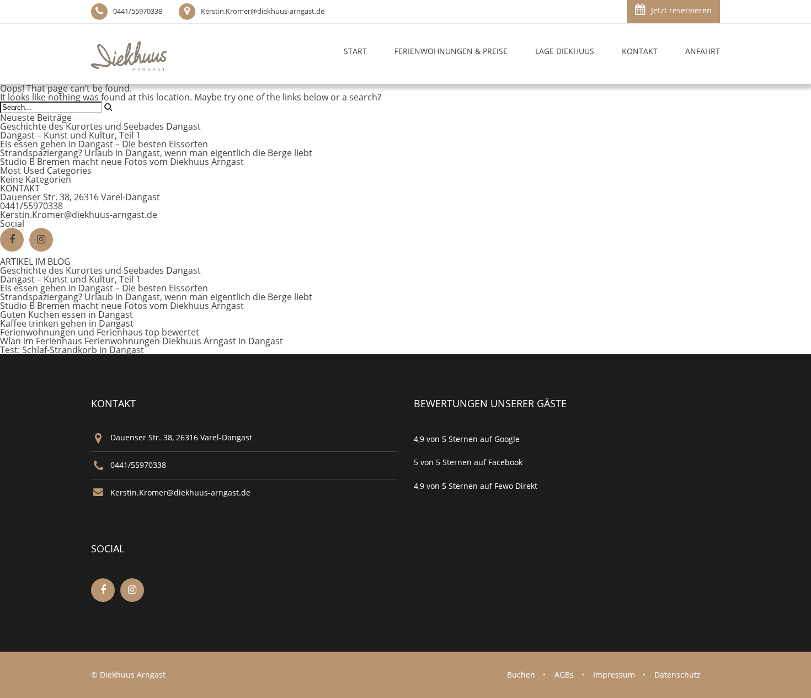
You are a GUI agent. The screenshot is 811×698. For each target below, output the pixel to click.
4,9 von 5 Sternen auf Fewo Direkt (475, 486)
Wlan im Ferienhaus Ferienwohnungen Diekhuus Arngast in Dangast (141, 341)
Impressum (614, 674)
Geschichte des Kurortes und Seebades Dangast (100, 126)
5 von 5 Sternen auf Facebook (468, 462)
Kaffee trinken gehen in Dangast (67, 323)
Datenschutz (677, 674)
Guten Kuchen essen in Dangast (66, 314)
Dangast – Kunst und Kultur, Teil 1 (70, 135)
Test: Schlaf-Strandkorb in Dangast (72, 350)
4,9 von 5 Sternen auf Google (467, 439)
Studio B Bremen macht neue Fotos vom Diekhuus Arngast (122, 162)
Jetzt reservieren (681, 10)
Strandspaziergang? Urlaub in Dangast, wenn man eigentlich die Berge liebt (156, 153)
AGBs (564, 674)
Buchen (521, 674)
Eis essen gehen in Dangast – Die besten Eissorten (104, 144)
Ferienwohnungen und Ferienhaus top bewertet (99, 332)
